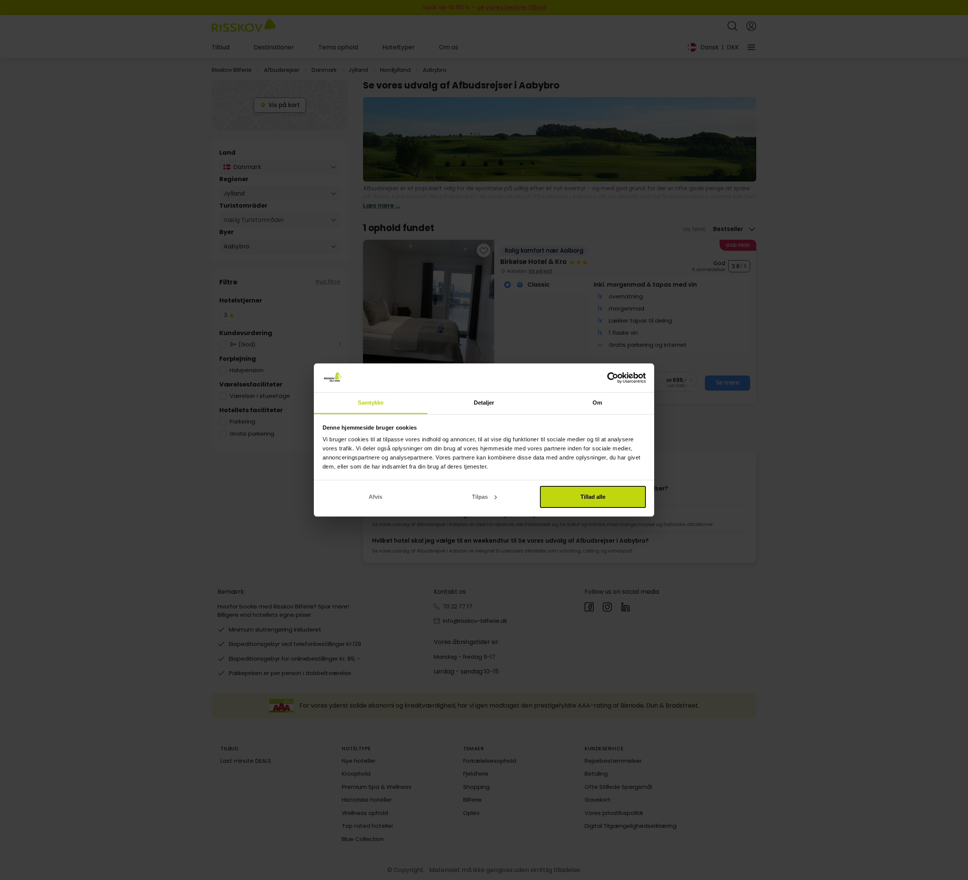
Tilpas (480, 497)
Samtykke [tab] (371, 402)
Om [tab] (597, 402)
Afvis (375, 497)
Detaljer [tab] (484, 402)
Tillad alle (592, 497)
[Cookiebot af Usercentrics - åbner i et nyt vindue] (613, 377)
